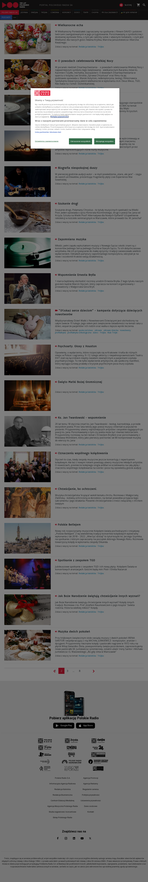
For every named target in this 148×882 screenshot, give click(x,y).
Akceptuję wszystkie (104, 141)
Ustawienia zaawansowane (47, 141)
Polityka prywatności (59, 117)
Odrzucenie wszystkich (80, 141)
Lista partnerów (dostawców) (48, 132)
